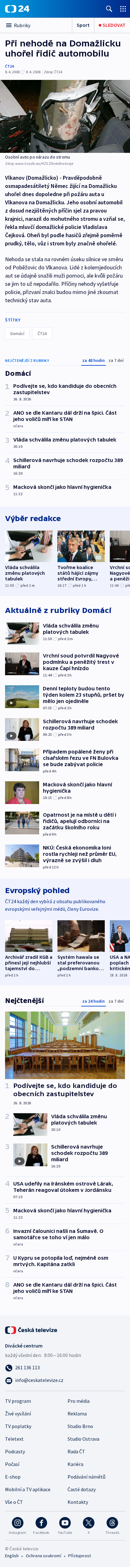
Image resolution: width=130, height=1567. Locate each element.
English (12, 1555)
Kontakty (78, 1502)
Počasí (12, 1464)
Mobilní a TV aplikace (27, 1489)
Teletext (14, 1439)
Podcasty (15, 1451)
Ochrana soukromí (43, 1555)
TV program (18, 1401)
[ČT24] (17, 9)
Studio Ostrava (83, 1439)
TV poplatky (18, 1426)
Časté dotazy (82, 1489)
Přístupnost (79, 1555)
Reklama (77, 1413)
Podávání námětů (86, 1477)
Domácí (17, 333)
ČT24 (9, 66)
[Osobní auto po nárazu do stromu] (65, 116)
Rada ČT (76, 1451)
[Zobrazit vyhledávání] (109, 8)
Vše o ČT (14, 1502)
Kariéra (75, 1464)
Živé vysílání (18, 1413)
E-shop (13, 1477)
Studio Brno (80, 1426)
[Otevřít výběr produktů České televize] (123, 8)
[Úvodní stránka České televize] (31, 1329)
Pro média (79, 1401)
